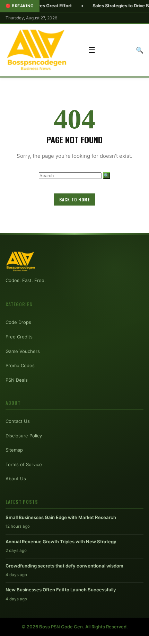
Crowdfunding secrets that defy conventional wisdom (64, 566)
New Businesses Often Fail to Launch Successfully (61, 589)
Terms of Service (24, 464)
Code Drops (18, 322)
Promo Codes (20, 365)
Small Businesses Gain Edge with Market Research (61, 517)
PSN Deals (17, 380)
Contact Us (18, 421)
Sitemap (14, 450)
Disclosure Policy (24, 435)
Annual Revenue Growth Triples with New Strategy (61, 541)
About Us (16, 478)
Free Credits (19, 336)
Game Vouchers (23, 351)
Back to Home (74, 199)
